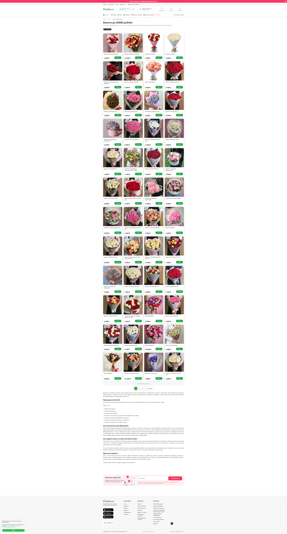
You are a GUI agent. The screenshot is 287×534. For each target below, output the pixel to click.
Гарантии (126, 506)
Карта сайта (156, 521)
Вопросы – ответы (141, 512)
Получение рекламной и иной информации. (153, 483)
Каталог (139, 504)
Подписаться (175, 478)
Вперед (150, 388)
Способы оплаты (141, 508)
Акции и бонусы (141, 506)
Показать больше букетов (143, 383)
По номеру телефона (158, 519)
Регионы (155, 523)
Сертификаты (127, 512)
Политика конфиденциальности (177, 531)
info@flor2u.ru (110, 522)
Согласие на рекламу (158, 508)
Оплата (105, 4)
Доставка (111, 4)
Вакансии (126, 510)
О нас (116, 4)
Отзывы (123, 4)
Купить (118, 57)
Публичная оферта (158, 506)
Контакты (126, 514)
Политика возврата (158, 504)
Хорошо (13, 530)
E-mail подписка (157, 517)
